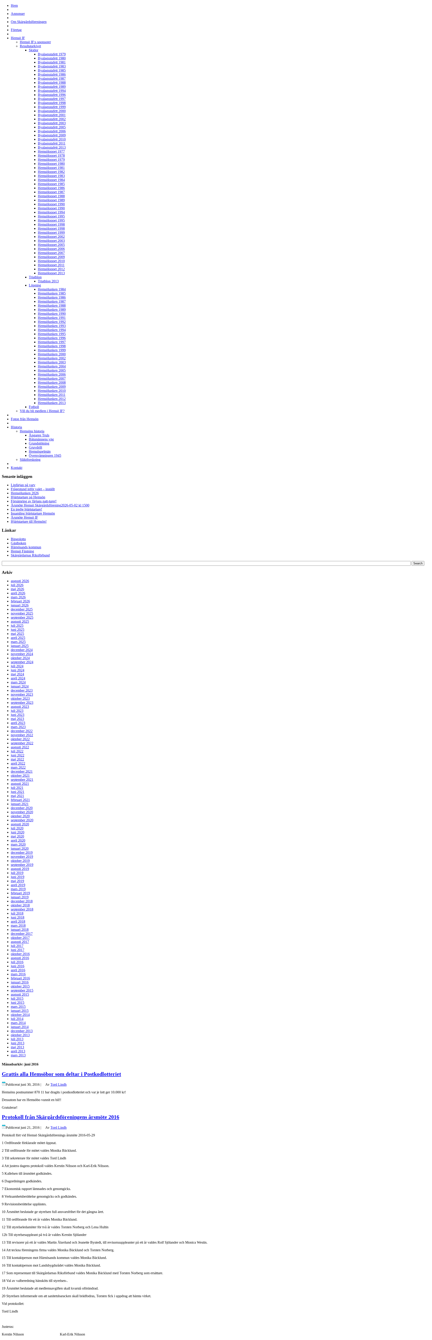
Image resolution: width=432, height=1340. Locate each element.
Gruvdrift (35, 447)
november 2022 (22, 735)
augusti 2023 (20, 707)
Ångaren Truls (39, 435)
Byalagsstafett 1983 (52, 66)
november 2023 (22, 694)
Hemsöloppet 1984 (51, 180)
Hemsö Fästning (22, 551)
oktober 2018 (20, 905)
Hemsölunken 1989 (52, 309)
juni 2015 (17, 1002)
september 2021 (22, 779)
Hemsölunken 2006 (52, 374)
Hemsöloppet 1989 (51, 200)
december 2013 (22, 1031)
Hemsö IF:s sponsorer (35, 42)
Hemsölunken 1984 (52, 289)
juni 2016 (17, 966)
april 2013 (18, 1051)
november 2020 (22, 812)
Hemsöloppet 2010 (51, 261)
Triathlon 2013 (48, 281)
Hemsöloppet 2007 (51, 253)
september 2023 (22, 702)
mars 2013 (18, 1055)
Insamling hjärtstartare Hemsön (33, 513)
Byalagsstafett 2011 (51, 143)
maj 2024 (17, 674)
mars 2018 (18, 925)
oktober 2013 (20, 1035)
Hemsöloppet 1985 (51, 184)
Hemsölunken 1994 (52, 330)
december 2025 (22, 609)
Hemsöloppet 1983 (51, 176)
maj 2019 (17, 881)
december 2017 (22, 934)
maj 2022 (17, 759)
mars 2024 (18, 682)
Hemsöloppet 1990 (51, 204)
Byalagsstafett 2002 (52, 119)
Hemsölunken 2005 (52, 370)
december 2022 (22, 731)
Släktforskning (30, 459)
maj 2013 (17, 1047)
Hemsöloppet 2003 (51, 241)
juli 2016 (17, 962)
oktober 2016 (20, 954)
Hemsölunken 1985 (52, 293)
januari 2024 (20, 686)
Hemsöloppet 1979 (51, 159)
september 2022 (22, 743)
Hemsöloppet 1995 (51, 216)
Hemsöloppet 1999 (51, 232)
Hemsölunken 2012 (52, 399)
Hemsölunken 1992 (52, 322)
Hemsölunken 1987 (52, 301)
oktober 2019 (20, 861)
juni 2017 (17, 950)
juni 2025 (17, 629)
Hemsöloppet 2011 (51, 265)
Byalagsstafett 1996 (52, 95)
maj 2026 (17, 589)
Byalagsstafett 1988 (52, 82)
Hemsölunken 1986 (52, 297)
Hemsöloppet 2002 (51, 236)
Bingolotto (18, 539)
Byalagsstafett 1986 (52, 74)
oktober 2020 (20, 816)
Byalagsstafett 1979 (52, 54)
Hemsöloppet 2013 (51, 273)
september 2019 (22, 865)
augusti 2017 (20, 942)
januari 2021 (20, 804)
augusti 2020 (20, 824)
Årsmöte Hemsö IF (24, 517)
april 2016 (18, 970)
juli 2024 (17, 666)
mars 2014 (18, 1023)
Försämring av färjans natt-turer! (33, 501)
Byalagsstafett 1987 (52, 78)
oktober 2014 (20, 1015)
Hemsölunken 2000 (52, 354)
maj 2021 (17, 796)
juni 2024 (17, 670)
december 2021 (22, 771)
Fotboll (34, 407)
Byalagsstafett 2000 (52, 111)
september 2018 (22, 909)
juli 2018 (17, 913)
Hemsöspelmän (40, 451)
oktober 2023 (20, 698)
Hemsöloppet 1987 (51, 192)
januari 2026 (20, 605)
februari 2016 (20, 978)
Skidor (33, 50)
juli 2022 (17, 751)
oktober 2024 (20, 658)
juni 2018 (17, 917)
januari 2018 (20, 929)
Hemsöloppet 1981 (51, 168)
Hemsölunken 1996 (52, 338)
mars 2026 (18, 597)
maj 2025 (17, 634)
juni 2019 (17, 877)
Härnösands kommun (26, 547)
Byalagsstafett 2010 (52, 139)
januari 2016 (20, 982)
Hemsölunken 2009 (52, 386)
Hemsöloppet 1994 (51, 212)
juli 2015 (17, 998)
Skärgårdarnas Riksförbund (30, 555)
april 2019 (18, 885)
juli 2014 (17, 1019)
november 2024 (22, 654)
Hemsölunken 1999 (52, 350)
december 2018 (22, 901)
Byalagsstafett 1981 (52, 62)
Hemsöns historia (32, 431)
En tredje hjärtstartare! (26, 509)
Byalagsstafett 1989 (52, 87)
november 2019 (22, 857)
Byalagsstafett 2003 (52, 123)
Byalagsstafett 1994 (52, 91)
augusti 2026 (20, 581)
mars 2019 (18, 889)
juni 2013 (17, 1043)
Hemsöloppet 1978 (51, 155)
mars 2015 (18, 1006)
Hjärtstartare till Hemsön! (29, 521)
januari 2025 (20, 646)
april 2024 (18, 678)
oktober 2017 (20, 938)
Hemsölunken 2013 (52, 403)
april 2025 (18, 638)
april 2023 (18, 723)
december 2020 (22, 808)
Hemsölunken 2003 (52, 362)
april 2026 (18, 593)
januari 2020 (20, 848)
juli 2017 (17, 946)
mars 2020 (18, 844)
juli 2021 (17, 788)
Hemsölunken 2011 (51, 395)
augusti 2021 (20, 784)
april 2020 (18, 840)
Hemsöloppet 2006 (51, 249)
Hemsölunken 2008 (52, 382)
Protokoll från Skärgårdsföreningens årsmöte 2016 (60, 1117)
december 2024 (22, 650)
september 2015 (22, 990)
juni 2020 (17, 832)
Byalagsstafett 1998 (52, 103)
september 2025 (22, 617)
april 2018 (18, 921)
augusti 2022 (20, 747)
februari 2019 (20, 893)
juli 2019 (17, 873)
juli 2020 (17, 828)
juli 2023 (17, 711)
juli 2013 (17, 1039)
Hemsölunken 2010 (52, 391)
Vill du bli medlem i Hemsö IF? (42, 411)
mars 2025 (18, 642)
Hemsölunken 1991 (52, 318)
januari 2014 (20, 1027)
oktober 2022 (20, 739)
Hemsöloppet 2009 (51, 257)
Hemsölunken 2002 (52, 358)
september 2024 (22, 662)
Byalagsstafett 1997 (52, 99)
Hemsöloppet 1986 (51, 188)
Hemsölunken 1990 (52, 314)
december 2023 (22, 690)
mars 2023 (18, 727)
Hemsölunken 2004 (52, 366)
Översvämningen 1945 (45, 455)
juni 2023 (17, 715)
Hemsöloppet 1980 (51, 164)
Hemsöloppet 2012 (51, 269)
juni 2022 (17, 755)
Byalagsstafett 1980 (52, 58)
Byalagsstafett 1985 (52, 70)
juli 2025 (17, 625)
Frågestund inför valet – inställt (33, 489)
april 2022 (18, 763)
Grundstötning (39, 443)
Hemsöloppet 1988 (51, 196)
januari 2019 (20, 897)
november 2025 (22, 613)
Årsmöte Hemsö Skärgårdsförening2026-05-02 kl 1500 (50, 505)
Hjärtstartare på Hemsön (28, 497)
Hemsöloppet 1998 (51, 224)
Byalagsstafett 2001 (52, 115)
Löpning (35, 285)
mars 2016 (18, 974)
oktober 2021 (20, 775)
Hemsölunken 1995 (52, 334)
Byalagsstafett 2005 (52, 127)
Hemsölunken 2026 (25, 493)
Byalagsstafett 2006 (52, 131)
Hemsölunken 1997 (52, 342)
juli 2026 (17, 585)
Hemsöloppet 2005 (51, 245)
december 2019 (22, 852)
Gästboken (18, 543)
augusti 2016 (20, 958)
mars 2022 (18, 767)
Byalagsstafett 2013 (52, 147)
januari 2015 (20, 1011)
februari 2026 (20, 601)
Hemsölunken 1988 (52, 305)
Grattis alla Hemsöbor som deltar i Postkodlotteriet (61, 1074)
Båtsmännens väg (41, 439)
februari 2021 (20, 800)
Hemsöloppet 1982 (51, 172)
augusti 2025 (20, 621)
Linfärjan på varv (23, 485)
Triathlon (35, 277)
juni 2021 (17, 792)
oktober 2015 (20, 986)
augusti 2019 (20, 869)
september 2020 (22, 820)
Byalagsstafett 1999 (52, 107)
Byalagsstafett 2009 (52, 135)
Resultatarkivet (30, 46)
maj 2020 (17, 836)
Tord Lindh (58, 1084)
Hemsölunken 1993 (52, 326)
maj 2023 (17, 719)
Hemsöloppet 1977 (51, 151)
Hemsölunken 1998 (52, 346)
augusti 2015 (20, 994)
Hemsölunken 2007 (52, 378)
